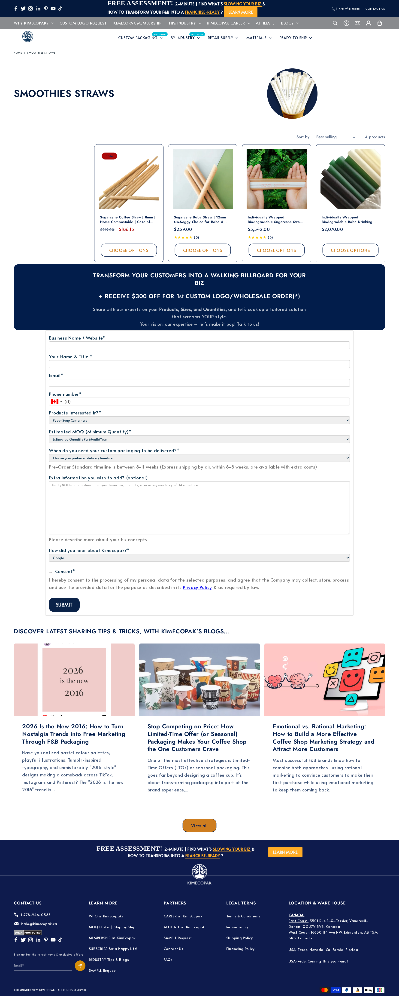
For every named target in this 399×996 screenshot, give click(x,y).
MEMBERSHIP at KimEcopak (112, 937)
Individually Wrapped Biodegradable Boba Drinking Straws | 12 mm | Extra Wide (347, 219)
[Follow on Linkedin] (38, 9)
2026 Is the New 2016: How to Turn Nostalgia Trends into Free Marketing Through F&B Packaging (73, 734)
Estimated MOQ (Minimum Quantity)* (90, 432)
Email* (56, 375)
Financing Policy (240, 948)
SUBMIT (64, 604)
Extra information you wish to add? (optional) (98, 478)
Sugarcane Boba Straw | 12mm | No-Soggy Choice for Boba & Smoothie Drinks (201, 219)
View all (199, 825)
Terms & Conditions (243, 915)
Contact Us (173, 948)
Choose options (128, 250)
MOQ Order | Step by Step (112, 926)
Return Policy (237, 926)
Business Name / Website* (77, 338)
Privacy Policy (197, 587)
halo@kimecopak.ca (39, 923)
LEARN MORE (241, 12)
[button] (33, 23)
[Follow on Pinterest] (46, 8)
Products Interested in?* (75, 413)
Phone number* (65, 394)
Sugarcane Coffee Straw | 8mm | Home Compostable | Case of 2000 (128, 219)
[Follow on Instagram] (30, 8)
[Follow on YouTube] (53, 8)
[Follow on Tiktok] (60, 8)
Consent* (65, 571)
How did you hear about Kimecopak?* (89, 550)
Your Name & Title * (71, 356)
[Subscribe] (80, 965)
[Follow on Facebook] (15, 8)
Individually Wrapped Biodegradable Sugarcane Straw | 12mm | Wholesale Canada (276, 219)
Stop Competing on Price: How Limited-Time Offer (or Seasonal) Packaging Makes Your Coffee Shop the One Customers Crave (197, 738)
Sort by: (303, 137)
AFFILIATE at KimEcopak (184, 926)
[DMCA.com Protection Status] (28, 934)
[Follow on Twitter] (23, 8)
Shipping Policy (239, 937)
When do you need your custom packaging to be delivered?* (114, 450)
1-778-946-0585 (348, 8)
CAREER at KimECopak (183, 915)
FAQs (168, 959)
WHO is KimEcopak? (106, 915)
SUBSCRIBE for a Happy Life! (113, 948)
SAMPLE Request (103, 970)
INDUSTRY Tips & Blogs (109, 959)
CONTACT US (375, 8)
